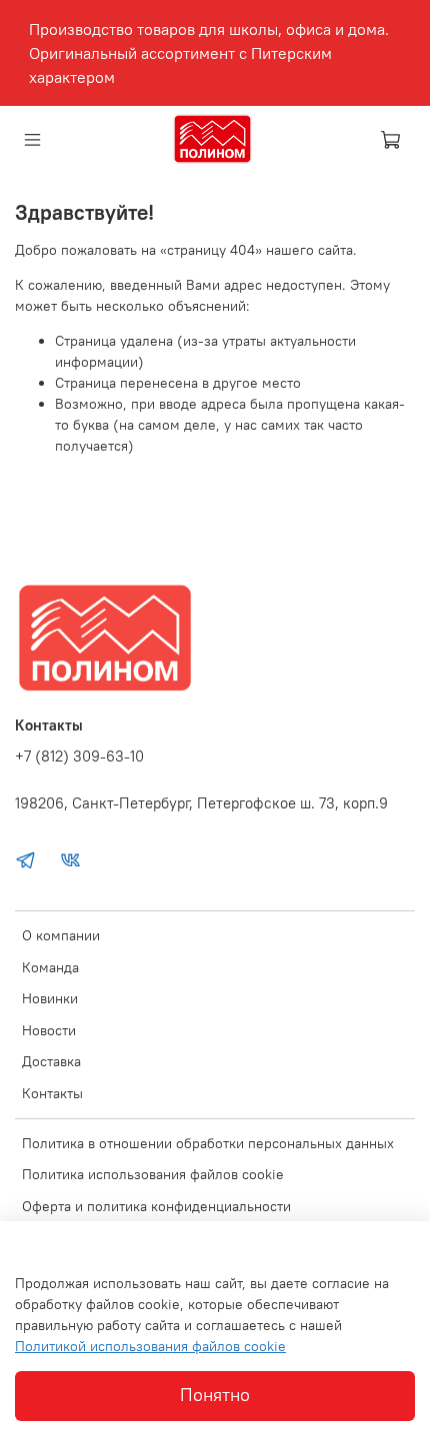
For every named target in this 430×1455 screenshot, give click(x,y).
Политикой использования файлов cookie (150, 1346)
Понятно (215, 1395)
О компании (61, 935)
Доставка (51, 1061)
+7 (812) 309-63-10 (79, 755)
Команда (50, 967)
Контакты (52, 1093)
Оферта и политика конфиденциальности (156, 1206)
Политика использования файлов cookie (153, 1174)
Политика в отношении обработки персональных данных (208, 1143)
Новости (49, 1030)
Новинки (50, 998)
